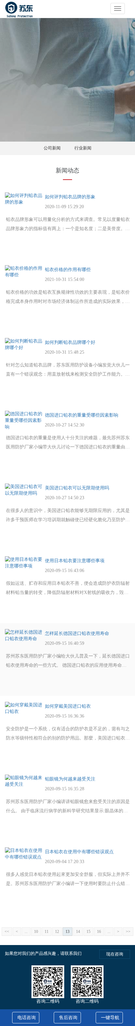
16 (99, 931)
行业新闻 (82, 148)
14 (78, 931)
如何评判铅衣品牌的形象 (70, 196)
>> (128, 931)
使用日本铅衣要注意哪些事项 (75, 560)
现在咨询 (114, 954)
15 (88, 931)
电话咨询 (26, 1017)
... (26, 931)
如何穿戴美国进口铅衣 (68, 706)
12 (57, 931)
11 (46, 931)
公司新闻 (52, 148)
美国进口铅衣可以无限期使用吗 (77, 487)
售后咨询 (68, 1017)
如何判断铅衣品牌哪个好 (70, 342)
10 (36, 931)
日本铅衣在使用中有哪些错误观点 (79, 851)
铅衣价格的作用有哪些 (68, 269)
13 (67, 931)
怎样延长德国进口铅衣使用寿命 (77, 633)
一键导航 (110, 1017)
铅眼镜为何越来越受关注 (70, 779)
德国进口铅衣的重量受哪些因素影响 (81, 415)
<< (7, 931)
